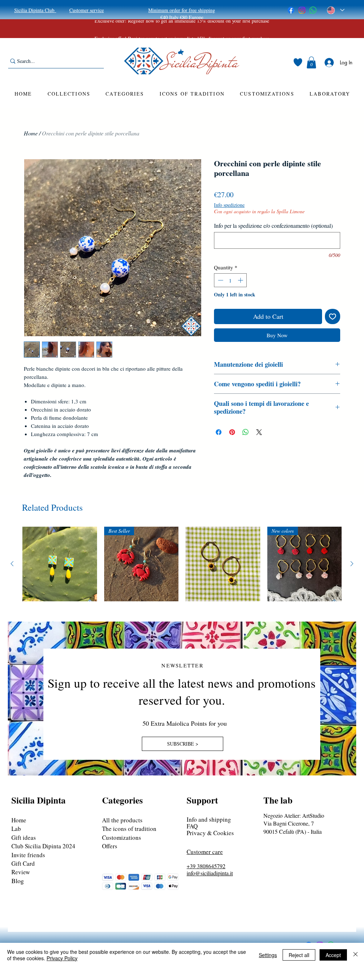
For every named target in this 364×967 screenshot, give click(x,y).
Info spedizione (229, 205)
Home (31, 133)
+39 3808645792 (206, 866)
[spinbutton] (230, 280)
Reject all (299, 954)
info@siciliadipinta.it (210, 873)
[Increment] (241, 280)
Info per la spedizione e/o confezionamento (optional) (273, 225)
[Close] (355, 955)
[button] (311, 62)
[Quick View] (59, 564)
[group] (182, 564)
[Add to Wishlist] (332, 316)
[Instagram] (302, 10)
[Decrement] (220, 280)
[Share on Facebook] (218, 432)
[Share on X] (259, 432)
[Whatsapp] (313, 10)
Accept (333, 954)
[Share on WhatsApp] (245, 432)
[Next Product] (352, 563)
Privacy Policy (62, 958)
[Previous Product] (12, 563)
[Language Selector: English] (335, 10)
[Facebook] (291, 10)
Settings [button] (268, 954)
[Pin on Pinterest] (232, 432)
